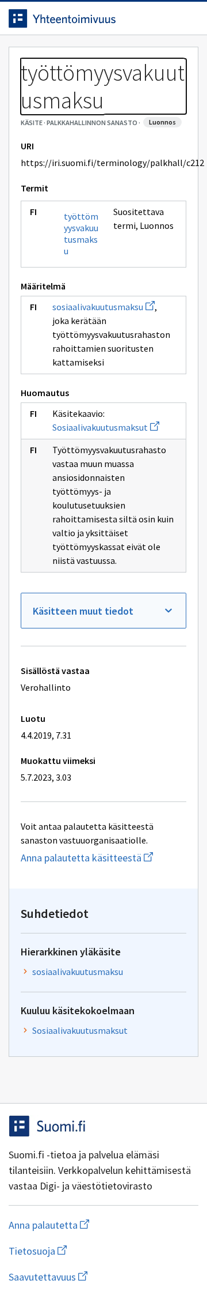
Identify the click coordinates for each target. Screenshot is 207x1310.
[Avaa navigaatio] (186, 18)
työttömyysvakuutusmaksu (81, 233)
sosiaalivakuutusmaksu (103, 307)
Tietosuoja (94, 1251)
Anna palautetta (95, 1225)
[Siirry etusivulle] (80, 18)
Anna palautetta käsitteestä (103, 857)
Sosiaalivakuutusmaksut (105, 427)
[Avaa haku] (163, 18)
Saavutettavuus (103, 1277)
